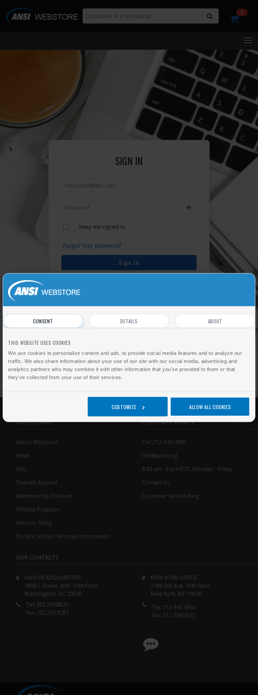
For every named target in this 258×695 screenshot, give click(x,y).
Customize (124, 406)
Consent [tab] (43, 321)
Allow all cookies (210, 406)
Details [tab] (128, 321)
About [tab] (215, 321)
